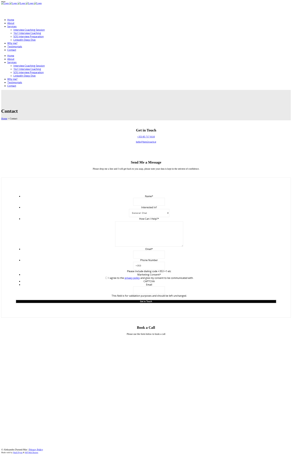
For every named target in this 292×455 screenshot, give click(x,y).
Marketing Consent (149, 274)
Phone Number (149, 260)
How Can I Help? (149, 218)
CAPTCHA (149, 281)
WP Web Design (31, 452)
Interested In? (149, 207)
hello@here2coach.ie (146, 142)
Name (149, 196)
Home (4, 118)
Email (149, 249)
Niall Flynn (18, 452)
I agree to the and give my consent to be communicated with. (150, 278)
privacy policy (132, 278)
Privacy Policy (36, 449)
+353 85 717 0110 (146, 136)
